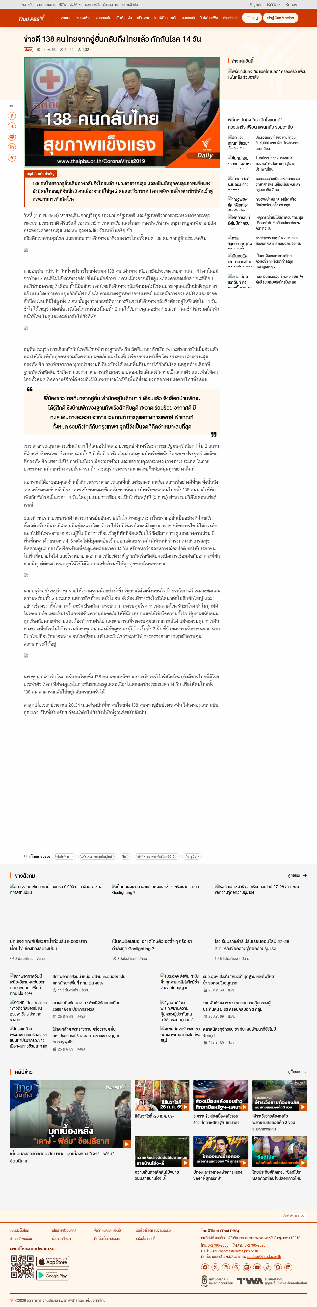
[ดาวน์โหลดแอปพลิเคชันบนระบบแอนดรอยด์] (52, 1275)
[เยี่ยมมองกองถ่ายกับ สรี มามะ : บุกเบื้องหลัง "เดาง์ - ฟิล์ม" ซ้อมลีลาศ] (70, 1114)
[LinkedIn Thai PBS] (288, 1267)
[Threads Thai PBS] (236, 1267)
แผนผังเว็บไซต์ (19, 1230)
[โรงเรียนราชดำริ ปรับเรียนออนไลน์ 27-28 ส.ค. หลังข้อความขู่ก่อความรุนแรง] (261, 910)
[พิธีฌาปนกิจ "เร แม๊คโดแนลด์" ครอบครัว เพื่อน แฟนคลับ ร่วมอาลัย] (268, 91)
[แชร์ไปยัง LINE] (12, 137)
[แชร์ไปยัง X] (12, 126)
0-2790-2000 (218, 1245)
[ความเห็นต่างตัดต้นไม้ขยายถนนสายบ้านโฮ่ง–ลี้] (162, 1151)
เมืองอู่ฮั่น (190, 856)
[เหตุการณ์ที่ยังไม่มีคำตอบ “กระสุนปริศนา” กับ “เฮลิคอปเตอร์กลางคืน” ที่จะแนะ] (240, 221)
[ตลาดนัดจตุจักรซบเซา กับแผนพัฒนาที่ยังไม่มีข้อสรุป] (180, 1037)
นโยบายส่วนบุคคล (64, 1230)
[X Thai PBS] (215, 1267)
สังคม (28, 49)
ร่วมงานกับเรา (61, 1238)
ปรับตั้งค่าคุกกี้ (145, 1238)
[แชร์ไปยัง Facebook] (12, 116)
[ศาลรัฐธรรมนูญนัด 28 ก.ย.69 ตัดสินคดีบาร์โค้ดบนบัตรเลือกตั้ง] (240, 242)
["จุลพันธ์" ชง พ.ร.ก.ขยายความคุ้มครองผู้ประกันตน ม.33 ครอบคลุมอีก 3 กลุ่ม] (180, 1011)
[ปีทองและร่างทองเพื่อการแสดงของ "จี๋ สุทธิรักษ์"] (220, 1151)
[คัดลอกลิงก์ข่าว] (12, 157)
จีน (124, 856)
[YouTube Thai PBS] (257, 1267)
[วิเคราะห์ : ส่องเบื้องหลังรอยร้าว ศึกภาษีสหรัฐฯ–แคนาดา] (220, 1095)
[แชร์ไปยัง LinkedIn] (12, 147)
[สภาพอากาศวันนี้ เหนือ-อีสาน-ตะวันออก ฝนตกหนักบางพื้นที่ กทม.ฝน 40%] (30, 984)
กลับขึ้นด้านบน (290, 1216)
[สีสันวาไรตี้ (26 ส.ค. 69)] (162, 1095)
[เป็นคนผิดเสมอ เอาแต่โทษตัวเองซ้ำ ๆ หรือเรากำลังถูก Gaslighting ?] (240, 260)
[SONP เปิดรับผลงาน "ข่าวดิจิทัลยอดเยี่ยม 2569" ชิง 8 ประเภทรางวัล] (30, 1011)
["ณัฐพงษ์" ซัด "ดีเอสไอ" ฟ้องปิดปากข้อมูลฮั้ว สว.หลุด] (240, 203)
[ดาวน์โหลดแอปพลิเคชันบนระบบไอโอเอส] (52, 1261)
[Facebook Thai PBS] (205, 1267)
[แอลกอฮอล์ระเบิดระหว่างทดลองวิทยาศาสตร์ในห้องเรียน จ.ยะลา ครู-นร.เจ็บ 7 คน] (240, 183)
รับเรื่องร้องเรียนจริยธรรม (153, 1230)
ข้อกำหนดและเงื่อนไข (108, 1230)
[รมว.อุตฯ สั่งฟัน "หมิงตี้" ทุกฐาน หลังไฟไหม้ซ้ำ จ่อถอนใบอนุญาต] (180, 984)
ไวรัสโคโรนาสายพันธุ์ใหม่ (96, 856)
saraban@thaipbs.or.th (264, 1256)
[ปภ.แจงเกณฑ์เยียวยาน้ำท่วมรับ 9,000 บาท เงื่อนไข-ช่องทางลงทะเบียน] (240, 141)
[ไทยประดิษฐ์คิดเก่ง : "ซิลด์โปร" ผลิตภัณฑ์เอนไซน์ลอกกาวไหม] (279, 1151)
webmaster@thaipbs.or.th (238, 1250)
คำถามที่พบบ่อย (21, 1238)
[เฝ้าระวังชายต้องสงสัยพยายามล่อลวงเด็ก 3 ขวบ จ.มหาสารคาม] (279, 1095)
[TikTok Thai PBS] (267, 1267)
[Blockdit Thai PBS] (278, 1267)
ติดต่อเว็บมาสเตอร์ (107, 1238)
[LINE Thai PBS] (247, 1267)
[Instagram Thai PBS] (226, 1267)
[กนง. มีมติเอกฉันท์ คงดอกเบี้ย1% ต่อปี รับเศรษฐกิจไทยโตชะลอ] (240, 281)
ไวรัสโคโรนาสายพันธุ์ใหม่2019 (155, 856)
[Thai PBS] (32, 17)
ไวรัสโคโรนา (62, 856)
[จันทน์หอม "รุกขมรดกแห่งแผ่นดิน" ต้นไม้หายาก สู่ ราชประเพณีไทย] (240, 162)
